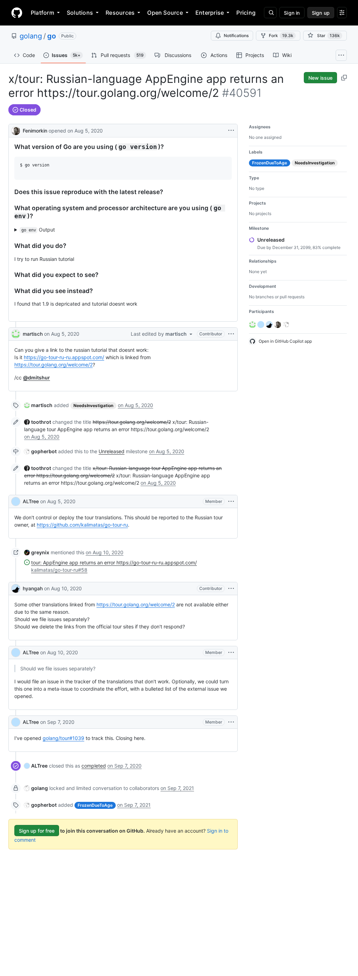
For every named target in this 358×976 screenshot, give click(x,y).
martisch (33, 334)
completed (93, 766)
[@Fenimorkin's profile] (16, 130)
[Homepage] (16, 12)
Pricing (246, 12)
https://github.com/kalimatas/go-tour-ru (82, 525)
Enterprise (209, 12)
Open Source (165, 12)
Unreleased (111, 451)
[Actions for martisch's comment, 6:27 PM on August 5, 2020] (231, 334)
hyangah (33, 588)
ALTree (31, 501)
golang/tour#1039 (63, 738)
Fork (281, 35)
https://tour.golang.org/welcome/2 (53, 365)
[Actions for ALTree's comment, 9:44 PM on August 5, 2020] (231, 501)
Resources (120, 12)
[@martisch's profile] (16, 334)
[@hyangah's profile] (16, 588)
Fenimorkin (35, 131)
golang (31, 36)
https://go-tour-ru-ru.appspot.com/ (64, 357)
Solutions (80, 12)
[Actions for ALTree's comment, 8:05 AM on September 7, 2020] (231, 722)
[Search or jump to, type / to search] (270, 12)
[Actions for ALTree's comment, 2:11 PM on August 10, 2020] (231, 652)
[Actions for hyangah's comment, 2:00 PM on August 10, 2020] (231, 588)
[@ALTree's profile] (16, 501)
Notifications (236, 35)
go (51, 36)
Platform (42, 12)
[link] (38, 405)
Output (38, 230)
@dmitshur (36, 377)
